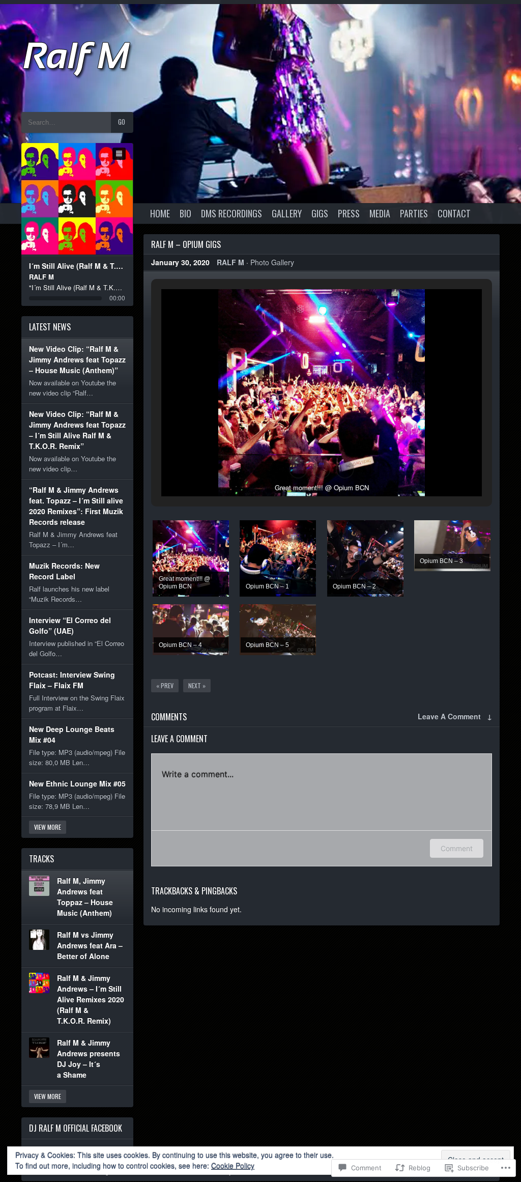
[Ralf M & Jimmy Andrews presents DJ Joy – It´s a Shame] (39, 1047)
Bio (185, 213)
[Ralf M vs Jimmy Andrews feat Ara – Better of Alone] (39, 940)
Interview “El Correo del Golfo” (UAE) (70, 625)
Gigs (319, 213)
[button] (298, 469)
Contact (454, 213)
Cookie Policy (232, 1166)
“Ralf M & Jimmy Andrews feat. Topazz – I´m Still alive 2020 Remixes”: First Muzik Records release (76, 506)
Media (379, 213)
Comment (457, 848)
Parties (414, 213)
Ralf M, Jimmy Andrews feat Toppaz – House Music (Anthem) (85, 897)
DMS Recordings (231, 213)
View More (47, 827)
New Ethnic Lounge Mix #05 (77, 783)
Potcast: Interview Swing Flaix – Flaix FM (72, 679)
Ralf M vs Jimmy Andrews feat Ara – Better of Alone (90, 945)
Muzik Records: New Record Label (64, 570)
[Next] (98, 199)
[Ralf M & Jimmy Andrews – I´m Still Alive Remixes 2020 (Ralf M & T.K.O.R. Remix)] (39, 983)
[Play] (77, 199)
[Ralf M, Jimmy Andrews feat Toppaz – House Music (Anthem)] (39, 886)
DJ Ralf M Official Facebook (75, 1128)
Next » (197, 685)
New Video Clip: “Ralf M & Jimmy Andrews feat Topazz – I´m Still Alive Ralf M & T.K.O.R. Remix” (77, 430)
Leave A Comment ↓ (455, 716)
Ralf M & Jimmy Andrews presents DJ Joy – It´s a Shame (88, 1058)
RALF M (230, 262)
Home (160, 213)
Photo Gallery (272, 262)
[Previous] (57, 199)
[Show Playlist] (119, 154)
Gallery (287, 213)
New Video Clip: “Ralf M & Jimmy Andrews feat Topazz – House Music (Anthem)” (77, 359)
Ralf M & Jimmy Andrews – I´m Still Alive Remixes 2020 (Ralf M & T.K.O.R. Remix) (90, 999)
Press (349, 213)
